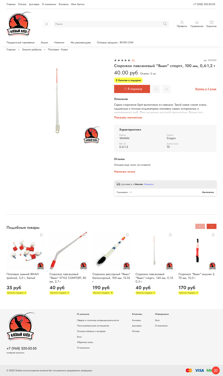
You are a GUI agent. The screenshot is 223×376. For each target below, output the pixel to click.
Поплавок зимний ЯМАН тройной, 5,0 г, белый (23, 276)
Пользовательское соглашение (93, 325)
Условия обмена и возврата (91, 331)
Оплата (22, 4)
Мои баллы (77, 4)
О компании (49, 4)
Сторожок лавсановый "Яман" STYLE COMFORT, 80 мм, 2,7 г (67, 278)
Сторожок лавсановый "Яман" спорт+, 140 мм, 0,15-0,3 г (154, 278)
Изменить (149, 184)
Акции (44, 42)
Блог (79, 336)
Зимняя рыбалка (31, 49)
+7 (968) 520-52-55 (204, 4)
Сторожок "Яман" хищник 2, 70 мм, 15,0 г (196, 276)
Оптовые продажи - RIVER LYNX (115, 42)
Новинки (59, 42)
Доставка (34, 4)
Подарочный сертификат (20, 42)
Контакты (64, 4)
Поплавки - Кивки (58, 49)
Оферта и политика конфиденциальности (98, 320)
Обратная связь (85, 342)
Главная (11, 4)
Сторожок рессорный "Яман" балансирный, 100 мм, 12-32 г (111, 278)
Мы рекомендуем (81, 42)
